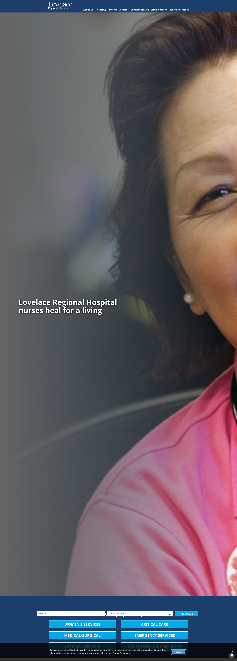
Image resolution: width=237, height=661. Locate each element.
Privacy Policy (118, 653)
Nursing (101, 9)
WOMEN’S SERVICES (82, 624)
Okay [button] (178, 652)
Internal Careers (118, 9)
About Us (88, 9)
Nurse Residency (179, 9)
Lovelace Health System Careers (149, 9)
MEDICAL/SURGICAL (82, 635)
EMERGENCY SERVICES (154, 635)
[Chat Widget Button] (232, 656)
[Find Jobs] (186, 613)
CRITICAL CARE (154, 624)
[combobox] (71, 613)
